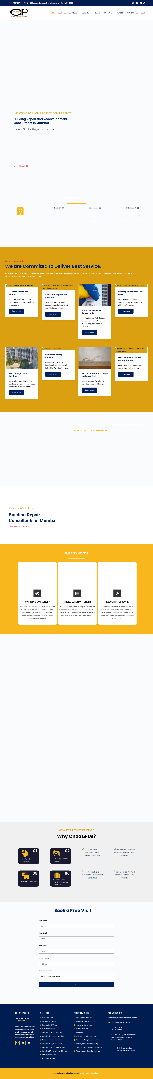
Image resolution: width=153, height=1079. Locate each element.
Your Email (43, 933)
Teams (97, 13)
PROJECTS (107, 13)
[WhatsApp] (144, 3)
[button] (73, 517)
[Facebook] (133, 3)
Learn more (16, 311)
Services (73, 13)
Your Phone (43, 946)
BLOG (143, 13)
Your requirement (45, 971)
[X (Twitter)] (141, 3)
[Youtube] (29, 1043)
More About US (21, 166)
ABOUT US (62, 13)
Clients (85, 13)
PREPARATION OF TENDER (77, 601)
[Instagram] (137, 3)
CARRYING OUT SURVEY (37, 601)
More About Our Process (20, 526)
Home (52, 13)
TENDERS (121, 13)
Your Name (43, 920)
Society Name (44, 958)
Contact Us (132, 13)
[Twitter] (23, 1043)
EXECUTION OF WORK (117, 601)
